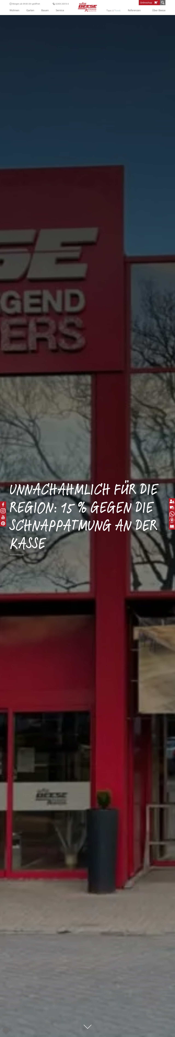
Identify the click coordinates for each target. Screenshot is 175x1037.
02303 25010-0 (62, 3)
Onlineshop (146, 2)
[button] (6, 1031)
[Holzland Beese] (87, 6)
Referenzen (134, 10)
